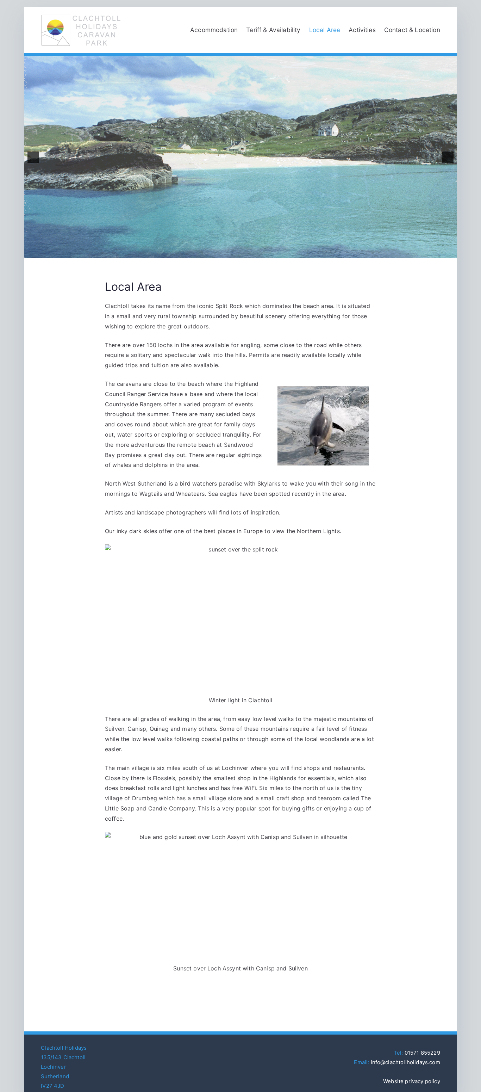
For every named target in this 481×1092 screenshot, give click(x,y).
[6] (247, 252)
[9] (270, 252)
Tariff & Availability (273, 29)
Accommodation (214, 29)
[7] (255, 252)
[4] (233, 252)
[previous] (33, 157)
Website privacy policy (411, 1081)
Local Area (325, 29)
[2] (218, 252)
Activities (362, 29)
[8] (262, 252)
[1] (210, 252)
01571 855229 (422, 1052)
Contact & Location (412, 29)
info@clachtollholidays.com (405, 1062)
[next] (448, 157)
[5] (240, 252)
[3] (225, 252)
